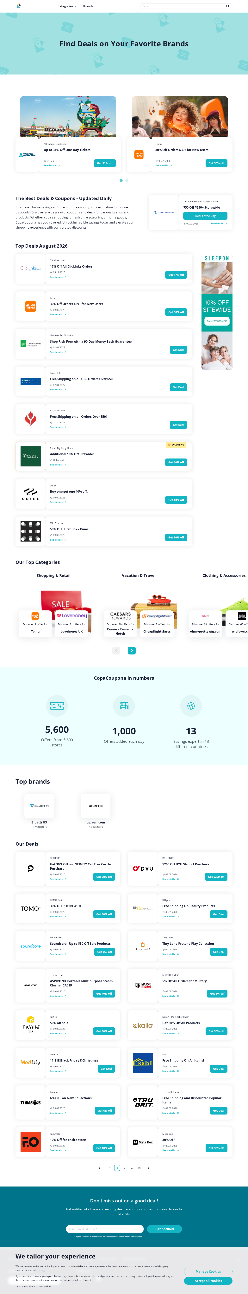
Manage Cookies (208, 1271)
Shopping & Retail (54, 575)
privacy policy (43, 1286)
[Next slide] (132, 650)
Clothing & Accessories (224, 575)
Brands (88, 6)
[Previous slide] (116, 650)
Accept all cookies (208, 1281)
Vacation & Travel (139, 575)
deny (155, 1276)
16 (139, 1167)
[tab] (121, 180)
